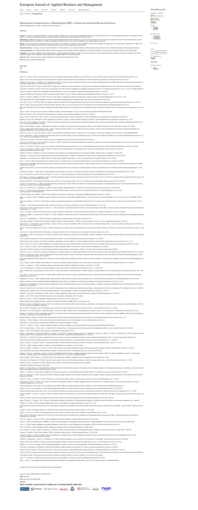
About (29, 9)
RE (74, 484)
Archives (72, 9)
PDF (21, 68)
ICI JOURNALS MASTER (65, 484)
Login (36, 9)
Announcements (83, 9)
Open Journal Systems (157, 9)
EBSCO (22, 484)
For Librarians (157, 38)
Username (153, 51)
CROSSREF (28, 484)
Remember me (157, 56)
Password (153, 53)
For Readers (156, 36)
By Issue (155, 27)
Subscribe (156, 68)
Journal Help (153, 61)
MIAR (80, 484)
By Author (156, 28)
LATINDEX (50, 484)
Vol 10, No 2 (28, 13)
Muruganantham (38, 13)
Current (62, 9)
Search (53, 9)
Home (21, 9)
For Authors (156, 37)
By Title (155, 29)
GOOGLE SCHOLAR (39, 484)
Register (44, 9)
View (154, 67)
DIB (76, 484)
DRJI (55, 484)
